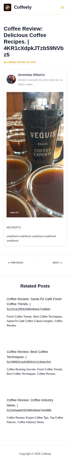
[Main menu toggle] (62, 7)
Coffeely (23, 7)
